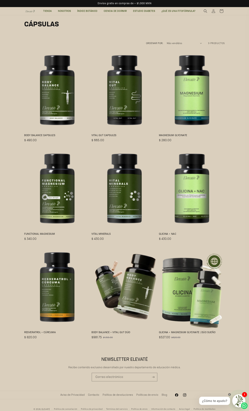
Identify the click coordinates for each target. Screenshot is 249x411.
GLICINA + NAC (167, 233)
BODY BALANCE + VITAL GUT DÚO (111, 332)
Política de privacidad (91, 409)
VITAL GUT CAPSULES (104, 135)
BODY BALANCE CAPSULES (39, 135)
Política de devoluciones (118, 394)
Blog (164, 394)
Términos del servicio (117, 409)
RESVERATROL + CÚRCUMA (40, 332)
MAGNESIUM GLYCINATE (173, 135)
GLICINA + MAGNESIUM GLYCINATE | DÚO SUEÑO (187, 332)
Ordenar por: (154, 43)
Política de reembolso (204, 409)
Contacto (93, 394)
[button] (205, 11)
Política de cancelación (65, 409)
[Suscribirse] (153, 377)
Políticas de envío (147, 394)
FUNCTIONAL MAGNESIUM (39, 233)
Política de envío (139, 409)
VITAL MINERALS (101, 233)
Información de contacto (163, 409)
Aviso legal (184, 409)
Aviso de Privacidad (72, 394)
